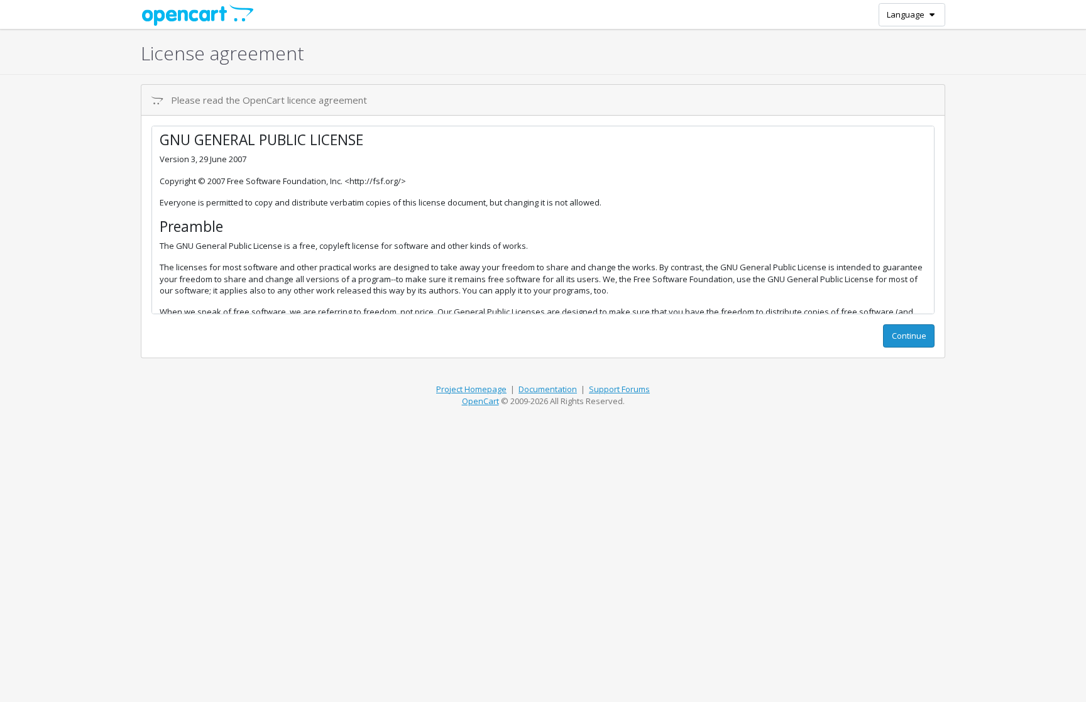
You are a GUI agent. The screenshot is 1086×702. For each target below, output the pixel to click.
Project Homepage (471, 389)
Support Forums (619, 389)
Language (906, 14)
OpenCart (480, 401)
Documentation (547, 389)
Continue (909, 335)
